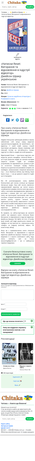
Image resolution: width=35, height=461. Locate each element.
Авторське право (7, 426)
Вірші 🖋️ (17, 385)
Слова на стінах (8, 366)
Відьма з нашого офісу (25, 366)
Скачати (17, 263)
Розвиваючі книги (8, 99)
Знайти (29, 7)
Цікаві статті (5, 428)
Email (3, 309)
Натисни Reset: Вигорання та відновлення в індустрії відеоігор (26, 369)
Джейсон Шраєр (13, 90)
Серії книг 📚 (17, 381)
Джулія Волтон (7, 368)
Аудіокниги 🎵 (17, 377)
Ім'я (3, 304)
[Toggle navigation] (2, 2)
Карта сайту (5, 424)
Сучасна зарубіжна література (18, 96)
